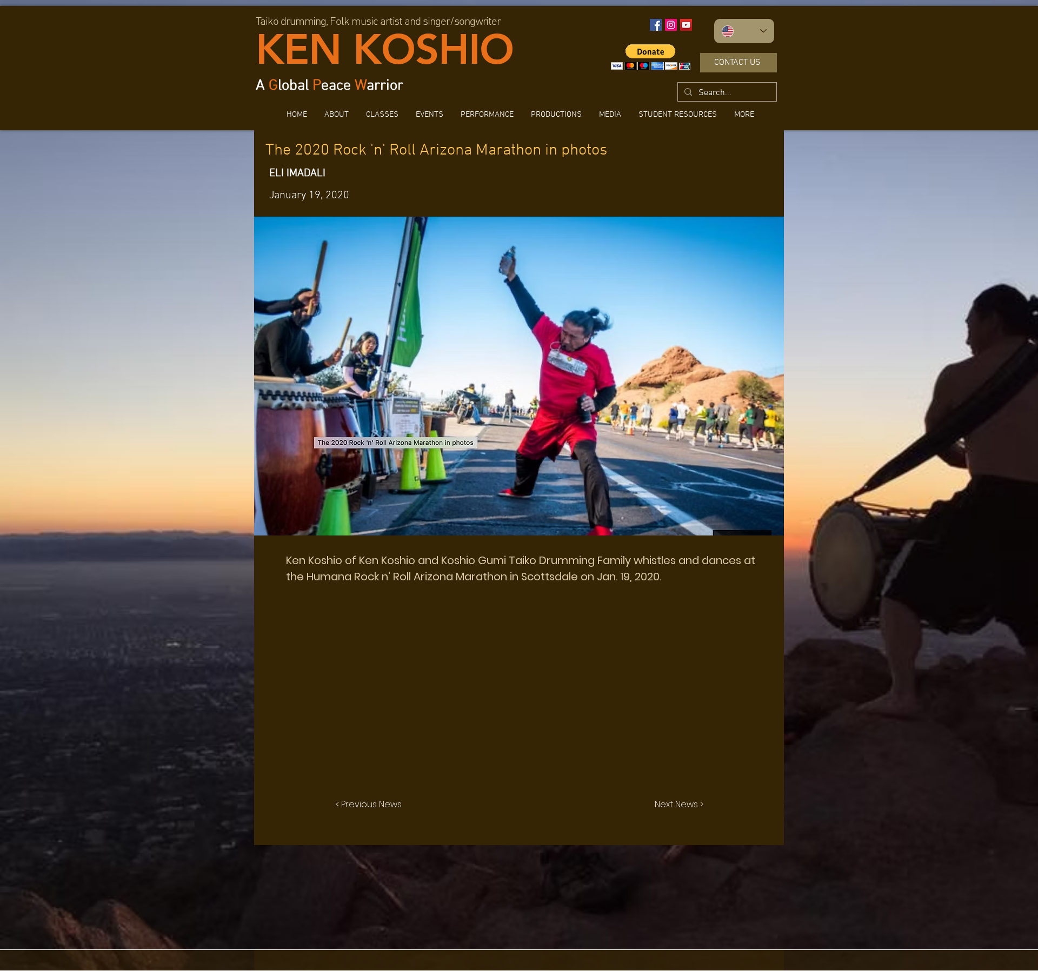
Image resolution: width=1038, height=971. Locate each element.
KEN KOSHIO (385, 49)
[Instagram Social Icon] (671, 25)
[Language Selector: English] (744, 31)
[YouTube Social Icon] (686, 25)
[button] (678, 114)
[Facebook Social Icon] (656, 25)
